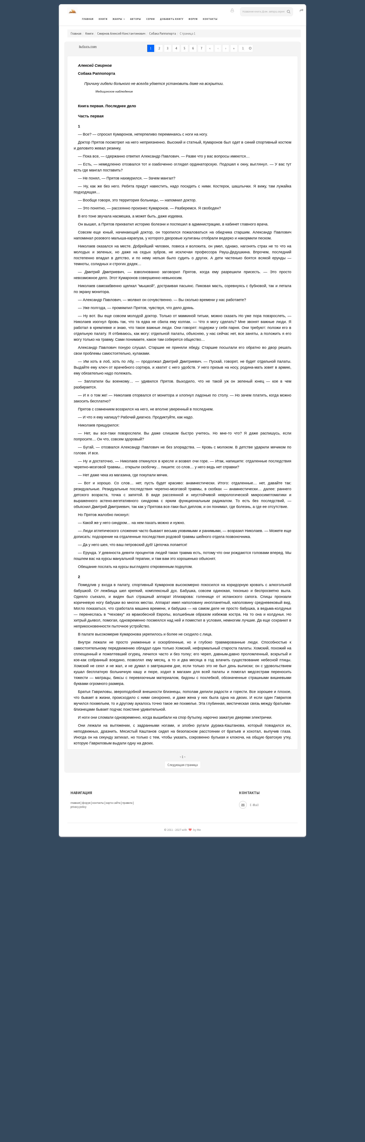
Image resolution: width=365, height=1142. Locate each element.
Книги (103, 19)
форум (86, 803)
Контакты (210, 19)
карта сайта (113, 803)
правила (127, 803)
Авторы (135, 19)
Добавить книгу (171, 19)
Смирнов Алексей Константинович (121, 33)
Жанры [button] (117, 19)
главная (75, 803)
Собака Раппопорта (162, 33)
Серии (150, 19)
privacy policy (78, 807)
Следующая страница (183, 765)
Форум (193, 19)
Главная (88, 19)
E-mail (254, 805)
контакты (98, 803)
